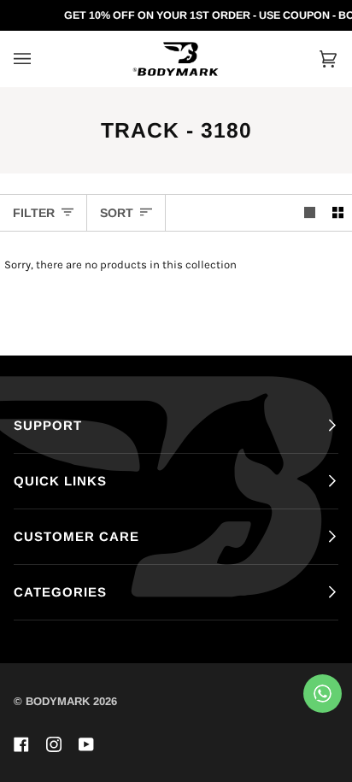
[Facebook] (21, 744)
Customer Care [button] (76, 536)
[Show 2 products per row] (338, 212)
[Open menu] (39, 59)
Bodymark (58, 701)
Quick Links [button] (60, 480)
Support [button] (48, 425)
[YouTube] (86, 744)
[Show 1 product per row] (310, 212)
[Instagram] (54, 744)
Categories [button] (60, 592)
